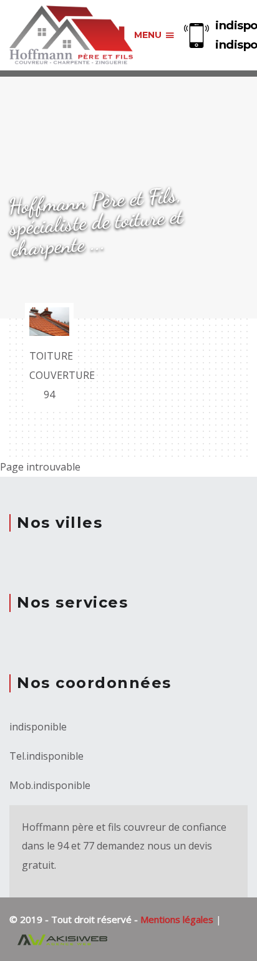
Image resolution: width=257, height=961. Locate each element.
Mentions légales (178, 919)
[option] (49, 357)
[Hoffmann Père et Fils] (71, 35)
